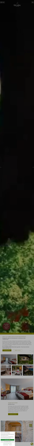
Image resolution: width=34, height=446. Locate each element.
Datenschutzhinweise (5, 444)
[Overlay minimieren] (14, 433)
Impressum (10, 444)
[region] (7, 436)
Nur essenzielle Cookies (7, 441)
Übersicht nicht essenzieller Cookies (7, 443)
